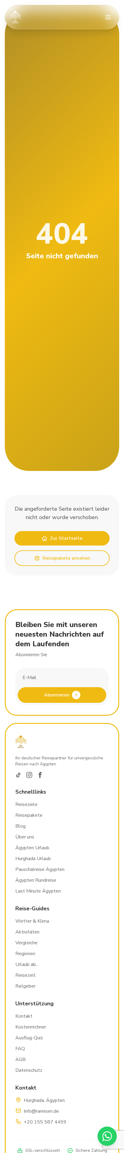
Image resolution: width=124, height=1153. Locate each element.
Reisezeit (25, 975)
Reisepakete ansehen (66, 558)
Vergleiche (26, 942)
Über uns (24, 837)
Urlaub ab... (27, 964)
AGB (20, 1059)
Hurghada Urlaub (33, 858)
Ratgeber (25, 986)
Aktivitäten (27, 932)
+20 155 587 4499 (45, 1122)
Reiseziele (26, 804)
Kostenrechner (30, 1027)
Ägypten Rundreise (35, 880)
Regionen (25, 953)
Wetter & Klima (32, 921)
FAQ (20, 1048)
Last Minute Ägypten (38, 891)
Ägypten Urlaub (32, 847)
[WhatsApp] (107, 1136)
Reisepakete (28, 815)
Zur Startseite (66, 538)
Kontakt (24, 1016)
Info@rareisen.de (41, 1111)
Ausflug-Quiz (29, 1038)
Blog (20, 826)
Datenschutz (28, 1070)
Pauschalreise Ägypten (39, 869)
